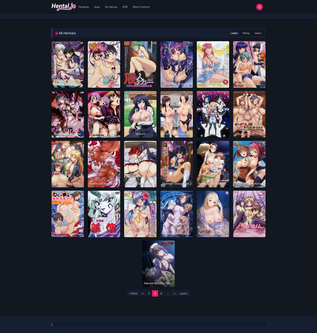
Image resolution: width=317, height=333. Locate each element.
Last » (184, 293)
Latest (234, 33)
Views (258, 33)
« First (133, 293)
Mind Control (141, 7)
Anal (97, 7)
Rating (246, 33)
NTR (125, 7)
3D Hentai (111, 7)
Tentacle (83, 7)
